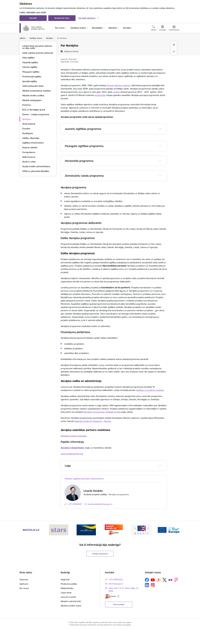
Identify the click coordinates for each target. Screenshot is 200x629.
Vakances (23, 579)
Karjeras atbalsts (29, 147)
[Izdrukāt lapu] (174, 44)
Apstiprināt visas (61, 18)
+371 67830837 (75, 504)
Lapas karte (66, 592)
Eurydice (26, 128)
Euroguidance (28, 152)
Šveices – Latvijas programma (35, 114)
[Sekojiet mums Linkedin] (147, 585)
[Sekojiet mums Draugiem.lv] (159, 579)
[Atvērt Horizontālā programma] (160, 161)
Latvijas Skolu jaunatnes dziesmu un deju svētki (37, 47)
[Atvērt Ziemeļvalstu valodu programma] (160, 175)
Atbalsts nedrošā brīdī (71, 601)
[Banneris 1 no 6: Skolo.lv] (31, 529)
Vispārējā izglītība (30, 62)
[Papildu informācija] (118, 596)
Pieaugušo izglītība (30, 72)
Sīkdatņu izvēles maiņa (71, 605)
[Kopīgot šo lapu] (174, 51)
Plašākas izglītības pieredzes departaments (84, 478)
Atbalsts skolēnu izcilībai (33, 95)
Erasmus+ (26, 105)
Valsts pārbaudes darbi (32, 86)
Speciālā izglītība (29, 81)
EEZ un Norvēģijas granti (33, 109)
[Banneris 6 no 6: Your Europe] (169, 529)
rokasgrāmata (72, 447)
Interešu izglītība (29, 67)
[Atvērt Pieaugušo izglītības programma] (160, 146)
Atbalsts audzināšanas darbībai (36, 90)
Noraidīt (33, 18)
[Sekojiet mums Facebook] (147, 580)
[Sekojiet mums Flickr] (170, 579)
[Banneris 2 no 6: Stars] (58, 529)
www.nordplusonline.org (72, 453)
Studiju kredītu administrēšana (36, 166)
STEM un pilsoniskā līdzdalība (35, 171)
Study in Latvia (29, 161)
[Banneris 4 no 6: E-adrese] (114, 529)
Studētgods (27, 133)
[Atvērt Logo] (160, 465)
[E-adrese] (110, 596)
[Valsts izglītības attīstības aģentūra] (35, 28)
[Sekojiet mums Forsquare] (176, 580)
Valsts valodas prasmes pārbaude (37, 53)
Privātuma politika (69, 584)
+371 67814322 (115, 579)
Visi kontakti (118, 604)
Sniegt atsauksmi (100, 553)
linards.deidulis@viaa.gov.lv (100, 504)
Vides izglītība (28, 57)
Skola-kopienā (28, 124)
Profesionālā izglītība (31, 76)
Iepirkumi (23, 584)
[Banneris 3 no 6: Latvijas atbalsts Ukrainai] (86, 529)
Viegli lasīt (65, 579)
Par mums (24, 588)
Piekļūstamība (67, 588)
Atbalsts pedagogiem (32, 100)
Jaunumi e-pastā (68, 597)
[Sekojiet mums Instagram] (153, 585)
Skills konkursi (28, 157)
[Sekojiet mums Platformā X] (164, 580)
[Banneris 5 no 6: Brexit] (141, 529)
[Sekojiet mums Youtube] (153, 579)
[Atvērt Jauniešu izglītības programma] (160, 129)
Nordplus (26, 119)
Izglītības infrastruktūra (33, 142)
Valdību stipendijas (30, 138)
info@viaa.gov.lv (115, 583)
